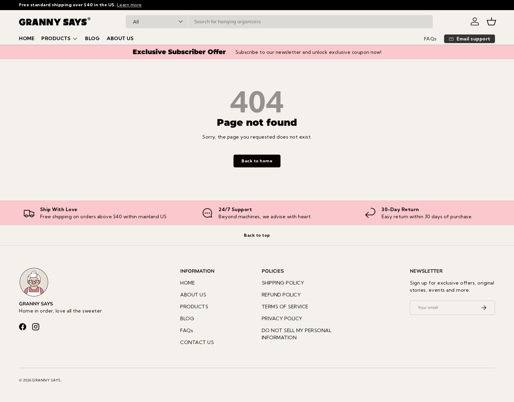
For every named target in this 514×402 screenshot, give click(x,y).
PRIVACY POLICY (282, 318)
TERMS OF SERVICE (285, 307)
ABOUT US (120, 38)
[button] (491, 21)
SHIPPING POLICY (283, 283)
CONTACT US (197, 342)
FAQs (430, 39)
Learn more (129, 4)
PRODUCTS (55, 38)
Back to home (257, 161)
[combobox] (279, 21)
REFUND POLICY (281, 295)
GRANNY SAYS (46, 380)
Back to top (257, 235)
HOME (26, 38)
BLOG (92, 38)
